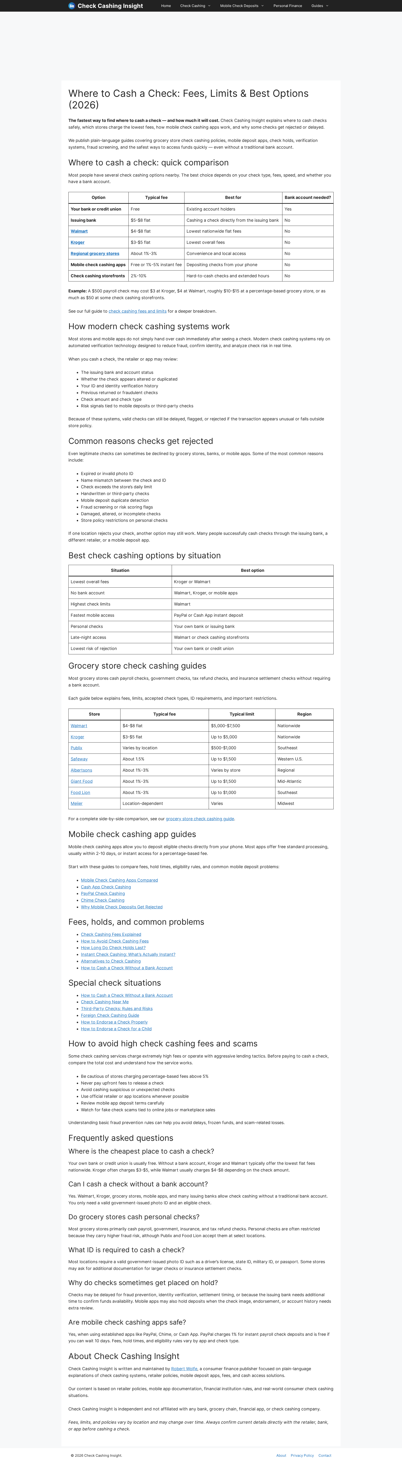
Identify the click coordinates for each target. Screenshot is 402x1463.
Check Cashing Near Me (105, 1001)
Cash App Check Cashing (106, 886)
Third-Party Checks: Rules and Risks (117, 1008)
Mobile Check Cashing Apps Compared (119, 880)
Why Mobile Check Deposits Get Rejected (122, 906)
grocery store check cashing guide (200, 818)
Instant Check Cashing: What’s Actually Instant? (128, 954)
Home (166, 5)
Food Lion (80, 792)
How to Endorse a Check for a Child (116, 1028)
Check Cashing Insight (110, 5)
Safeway (79, 759)
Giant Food (82, 781)
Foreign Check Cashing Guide (110, 1015)
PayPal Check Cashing (103, 893)
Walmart (79, 231)
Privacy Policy (302, 1455)
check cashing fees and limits (138, 311)
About (281, 1455)
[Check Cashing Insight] (71, 6)
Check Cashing (192, 5)
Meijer (77, 803)
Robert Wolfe (184, 1368)
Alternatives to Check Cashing (111, 961)
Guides (317, 5)
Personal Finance (288, 5)
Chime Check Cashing (102, 900)
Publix (76, 747)
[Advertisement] (201, 46)
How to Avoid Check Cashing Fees (115, 941)
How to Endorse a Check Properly (114, 1022)
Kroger (77, 242)
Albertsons (81, 770)
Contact (324, 1455)
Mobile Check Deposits (239, 5)
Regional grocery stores (95, 253)
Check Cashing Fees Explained (111, 934)
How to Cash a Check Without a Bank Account (127, 967)
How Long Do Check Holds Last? (113, 947)
